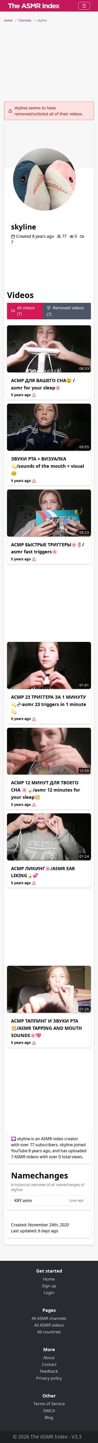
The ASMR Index (49, 1436)
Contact (49, 1364)
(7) (65, 311)
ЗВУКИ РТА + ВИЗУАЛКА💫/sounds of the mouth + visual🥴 (47, 466)
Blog (49, 1417)
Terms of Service (49, 1403)
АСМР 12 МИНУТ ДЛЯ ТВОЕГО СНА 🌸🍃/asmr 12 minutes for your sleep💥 (45, 790)
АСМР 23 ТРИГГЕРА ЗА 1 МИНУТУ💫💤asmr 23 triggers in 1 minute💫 (48, 704)
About (49, 1357)
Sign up (49, 1286)
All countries (49, 1332)
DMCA (49, 1410)
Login (49, 1292)
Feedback (49, 1371)
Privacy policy (49, 1378)
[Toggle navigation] (84, 6)
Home (49, 1279)
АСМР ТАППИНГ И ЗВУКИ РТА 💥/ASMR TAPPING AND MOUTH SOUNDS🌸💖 (46, 1028)
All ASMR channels (49, 1318)
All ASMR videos (49, 1325)
